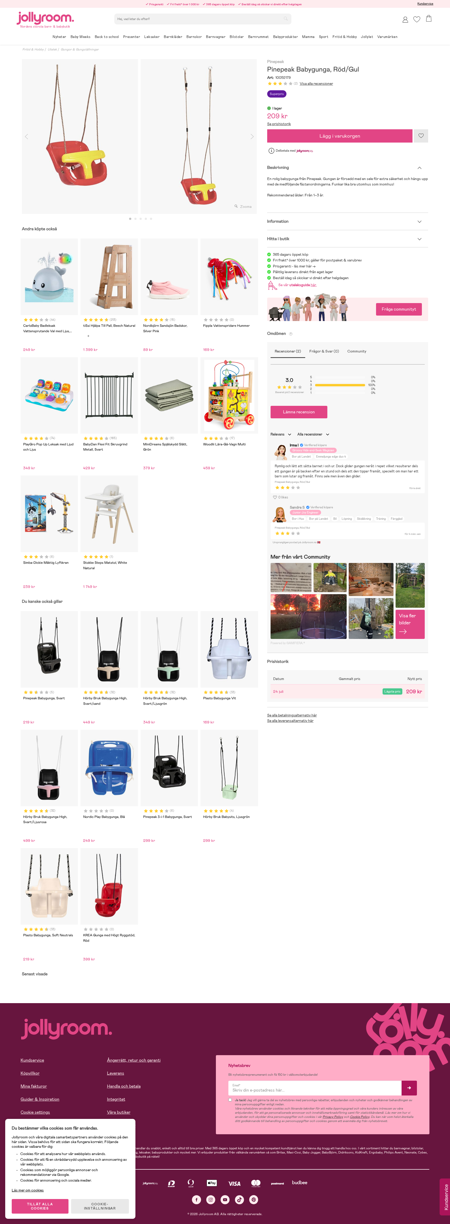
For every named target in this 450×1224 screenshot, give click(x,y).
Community (356, 351)
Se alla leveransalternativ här (290, 720)
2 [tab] (135, 219)
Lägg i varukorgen (340, 136)
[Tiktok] (239, 1199)
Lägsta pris (392, 691)
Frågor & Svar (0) (324, 351)
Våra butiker (118, 1112)
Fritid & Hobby (33, 49)
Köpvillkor (30, 1073)
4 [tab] (145, 219)
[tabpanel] (80, 136)
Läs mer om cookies (28, 1190)
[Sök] (285, 18)
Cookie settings (35, 1112)
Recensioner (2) (288, 351)
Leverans (115, 1073)
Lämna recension (299, 412)
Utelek (52, 49)
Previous (26, 136)
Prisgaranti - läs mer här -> (294, 266)
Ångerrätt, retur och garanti (134, 1060)
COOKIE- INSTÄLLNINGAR (100, 1206)
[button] (416, 19)
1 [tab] (130, 219)
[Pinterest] (253, 1199)
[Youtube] (225, 1199)
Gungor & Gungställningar (80, 49)
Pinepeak (275, 62)
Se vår (297, 285)
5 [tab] (151, 219)
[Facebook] (196, 1199)
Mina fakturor (34, 1086)
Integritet (116, 1099)
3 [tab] (140, 219)
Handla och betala (124, 1086)
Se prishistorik (279, 123)
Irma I (294, 445)
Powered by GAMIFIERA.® (288, 643)
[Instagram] (210, 1199)
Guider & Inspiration (40, 1099)
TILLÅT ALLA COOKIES (40, 1206)
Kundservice (425, 3)
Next (252, 136)
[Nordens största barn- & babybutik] (45, 17)
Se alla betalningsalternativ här (292, 715)
